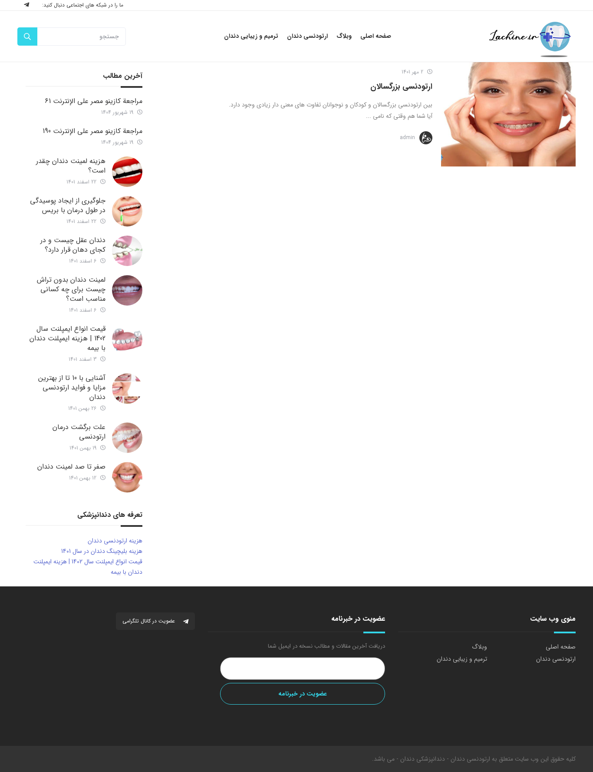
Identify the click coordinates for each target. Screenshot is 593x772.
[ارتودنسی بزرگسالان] (508, 114)
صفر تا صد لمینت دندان (71, 466)
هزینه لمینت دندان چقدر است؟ (70, 166)
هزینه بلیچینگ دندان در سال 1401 (101, 551)
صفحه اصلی (561, 647)
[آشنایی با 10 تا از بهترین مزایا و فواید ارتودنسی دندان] (127, 388)
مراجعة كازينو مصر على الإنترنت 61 (93, 101)
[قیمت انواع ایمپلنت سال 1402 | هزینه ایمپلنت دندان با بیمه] (127, 339)
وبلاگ (479, 647)
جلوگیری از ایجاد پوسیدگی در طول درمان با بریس (67, 205)
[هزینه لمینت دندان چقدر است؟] (127, 171)
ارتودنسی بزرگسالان (401, 86)
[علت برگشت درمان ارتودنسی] (127, 438)
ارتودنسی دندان (556, 659)
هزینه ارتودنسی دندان (115, 541)
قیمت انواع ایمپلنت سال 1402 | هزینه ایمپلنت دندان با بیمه (67, 338)
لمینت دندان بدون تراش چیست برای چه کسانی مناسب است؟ (71, 289)
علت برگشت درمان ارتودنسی (79, 432)
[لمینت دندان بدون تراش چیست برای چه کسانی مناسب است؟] (127, 290)
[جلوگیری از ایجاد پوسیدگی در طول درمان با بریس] (127, 211)
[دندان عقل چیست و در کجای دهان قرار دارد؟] (127, 251)
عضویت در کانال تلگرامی (149, 621)
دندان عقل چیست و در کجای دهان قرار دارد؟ (72, 245)
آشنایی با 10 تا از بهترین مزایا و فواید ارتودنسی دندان (71, 388)
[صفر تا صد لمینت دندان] (127, 477)
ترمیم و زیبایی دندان (462, 659)
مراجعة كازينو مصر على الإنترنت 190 (92, 131)
